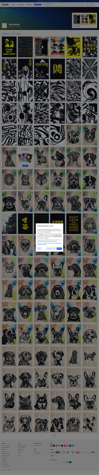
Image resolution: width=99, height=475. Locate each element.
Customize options (51, 248)
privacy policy (51, 243)
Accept (59, 248)
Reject (39, 248)
